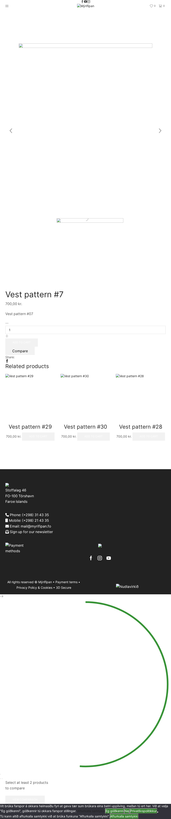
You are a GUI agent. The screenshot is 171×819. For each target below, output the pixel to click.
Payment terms (66, 582)
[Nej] (157, 812)
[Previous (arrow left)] (0, 778)
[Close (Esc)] (0, 774)
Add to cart (21, 342)
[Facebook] (82, 2)
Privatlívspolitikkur (143, 811)
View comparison (25, 799)
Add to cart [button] (38, 436)
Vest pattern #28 (140, 427)
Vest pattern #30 (85, 427)
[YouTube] (85, 2)
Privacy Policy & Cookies (34, 587)
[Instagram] (88, 2)
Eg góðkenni (115, 811)
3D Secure (63, 587)
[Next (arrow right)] (2, 778)
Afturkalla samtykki (91, 811)
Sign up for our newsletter (31, 532)
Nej (126, 811)
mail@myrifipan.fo (36, 526)
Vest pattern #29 (30, 427)
